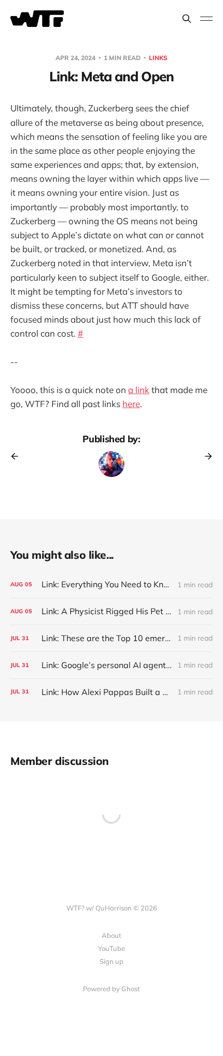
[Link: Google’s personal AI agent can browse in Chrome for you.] (111, 665)
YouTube (111, 948)
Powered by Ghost (111, 989)
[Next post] (205, 456)
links (158, 58)
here (131, 403)
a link (138, 389)
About (111, 935)
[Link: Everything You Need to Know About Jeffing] (111, 584)
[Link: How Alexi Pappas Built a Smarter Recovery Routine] (111, 692)
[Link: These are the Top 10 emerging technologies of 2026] (111, 638)
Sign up (111, 961)
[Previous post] (18, 456)
